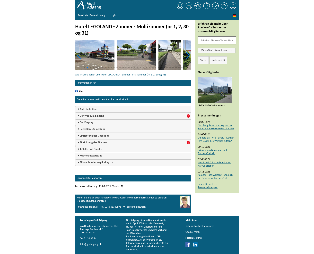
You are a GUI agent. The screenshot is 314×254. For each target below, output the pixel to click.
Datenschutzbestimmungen (199, 226)
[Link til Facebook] (188, 246)
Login (113, 15)
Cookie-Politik (192, 232)
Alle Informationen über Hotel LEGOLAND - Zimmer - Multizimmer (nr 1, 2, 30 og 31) (120, 75)
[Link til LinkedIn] (195, 246)
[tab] (133, 109)
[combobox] (217, 50)
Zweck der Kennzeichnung (91, 15)
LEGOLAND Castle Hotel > (211, 105)
